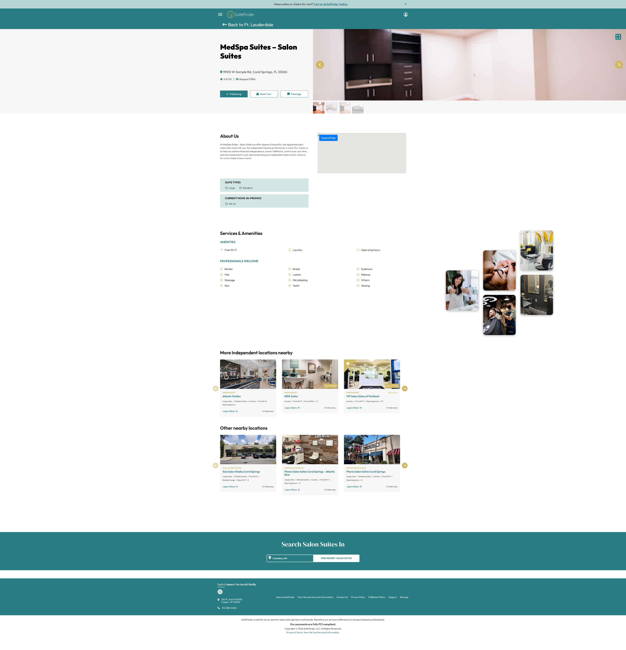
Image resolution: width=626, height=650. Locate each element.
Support (392, 597)
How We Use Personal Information (315, 597)
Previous (215, 388)
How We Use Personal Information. (322, 632)
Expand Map (328, 137)
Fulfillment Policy (376, 597)
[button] (318, 108)
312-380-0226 (229, 607)
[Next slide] (619, 65)
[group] (469, 64)
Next (405, 388)
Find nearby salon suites (336, 558)
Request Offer (247, 79)
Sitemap (404, 597)
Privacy (290, 632)
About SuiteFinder (285, 597)
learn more (229, 411)
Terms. (299, 632)
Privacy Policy (358, 597)
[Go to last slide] (320, 65)
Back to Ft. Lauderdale (250, 24)
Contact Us (342, 597)
